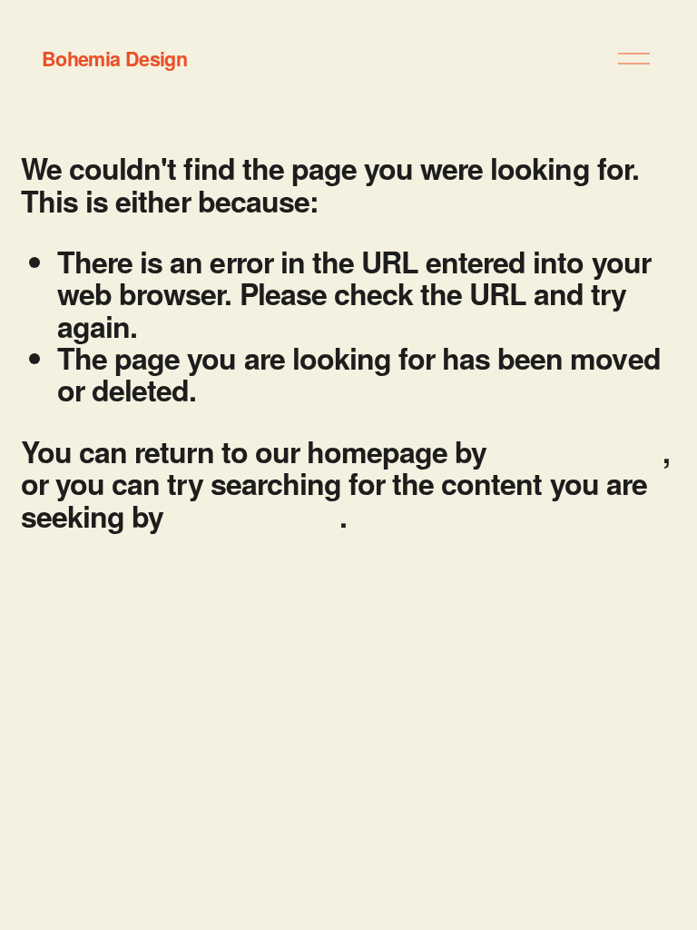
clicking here (578, 451)
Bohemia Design (114, 59)
